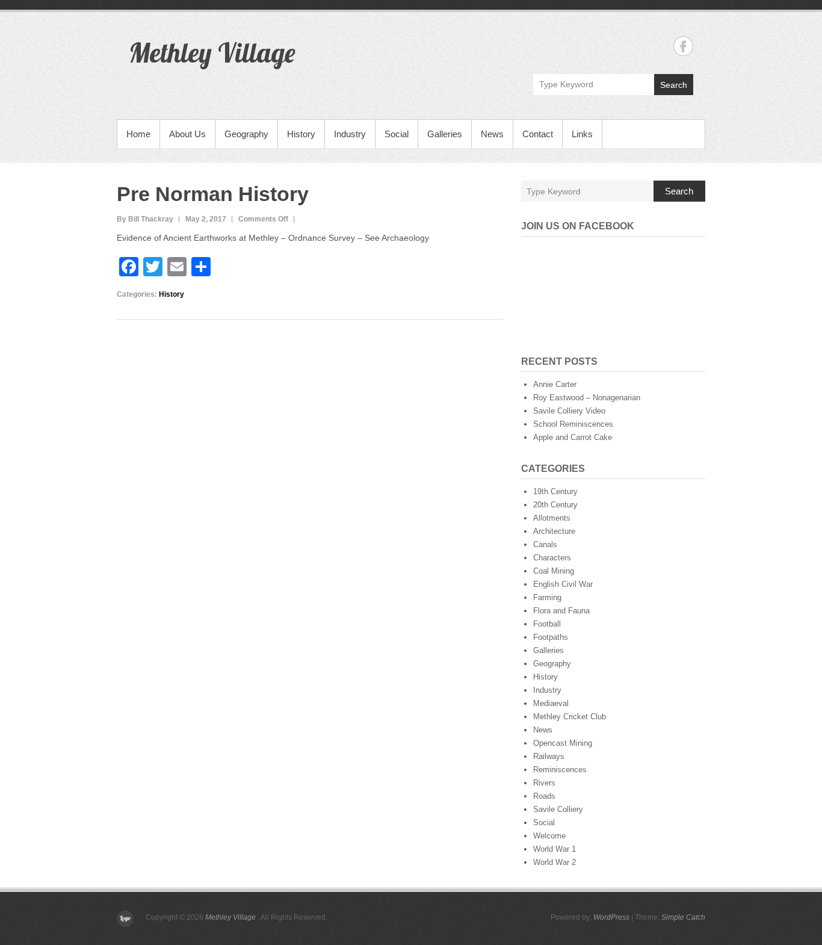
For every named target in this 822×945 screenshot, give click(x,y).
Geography (246, 134)
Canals (545, 544)
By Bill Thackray (145, 219)
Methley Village (212, 52)
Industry (350, 134)
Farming (547, 597)
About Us (187, 134)
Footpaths (550, 637)
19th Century (555, 491)
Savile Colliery (558, 809)
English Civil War (563, 584)
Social (397, 134)
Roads (544, 796)
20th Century (555, 504)
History (301, 134)
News (492, 134)
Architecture (554, 531)
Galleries (444, 134)
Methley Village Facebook (683, 46)
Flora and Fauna (561, 610)
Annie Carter (554, 384)
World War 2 (554, 862)
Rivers (544, 782)
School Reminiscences (573, 424)
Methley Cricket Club (569, 716)
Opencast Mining (562, 743)
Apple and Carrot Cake (572, 437)
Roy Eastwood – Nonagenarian (586, 397)
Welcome (549, 835)
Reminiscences (560, 769)
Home (138, 134)
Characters (552, 557)
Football (547, 623)
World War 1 (554, 849)
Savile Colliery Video (569, 410)
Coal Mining (553, 570)
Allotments (551, 517)
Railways (548, 756)
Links (582, 134)
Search (673, 85)
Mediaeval (551, 703)
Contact (537, 134)
